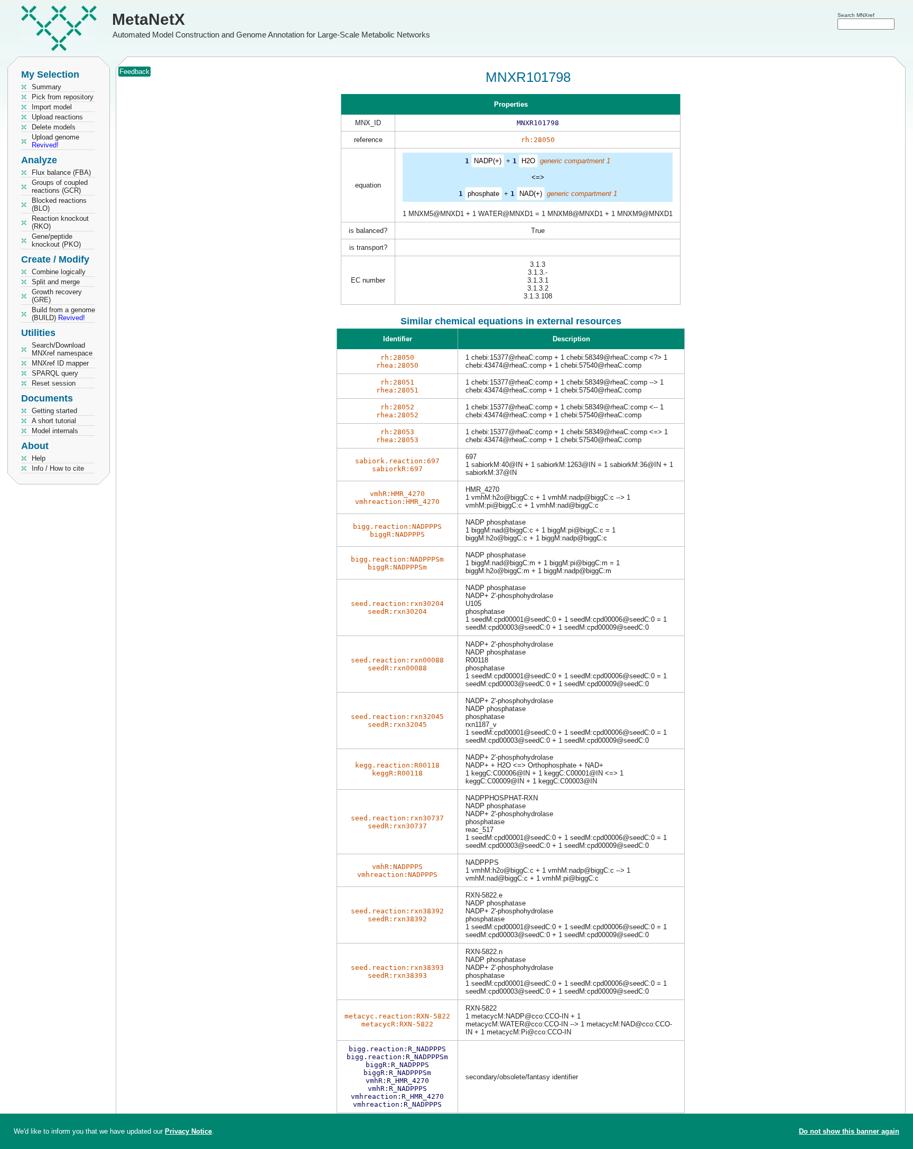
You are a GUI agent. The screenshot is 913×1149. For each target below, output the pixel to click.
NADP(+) (487, 161)
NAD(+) (530, 194)
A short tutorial (54, 421)
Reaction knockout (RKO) (60, 222)
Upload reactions (57, 117)
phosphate (483, 194)
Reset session (54, 383)
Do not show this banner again (849, 1131)
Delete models (54, 127)
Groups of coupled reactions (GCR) (60, 186)
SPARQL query (55, 373)
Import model (52, 107)
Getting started (54, 411)
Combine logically (59, 272)
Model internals (55, 431)
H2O (528, 161)
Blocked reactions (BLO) (59, 204)
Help (38, 458)
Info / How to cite (58, 468)
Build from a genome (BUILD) (63, 314)
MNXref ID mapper (60, 363)
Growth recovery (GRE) (57, 296)
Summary (46, 87)
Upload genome (55, 141)
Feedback (134, 72)
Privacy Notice (188, 1131)
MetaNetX (148, 19)
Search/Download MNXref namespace (62, 349)
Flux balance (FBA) (61, 172)
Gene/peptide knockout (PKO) (56, 240)
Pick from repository (63, 97)
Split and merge (56, 282)
